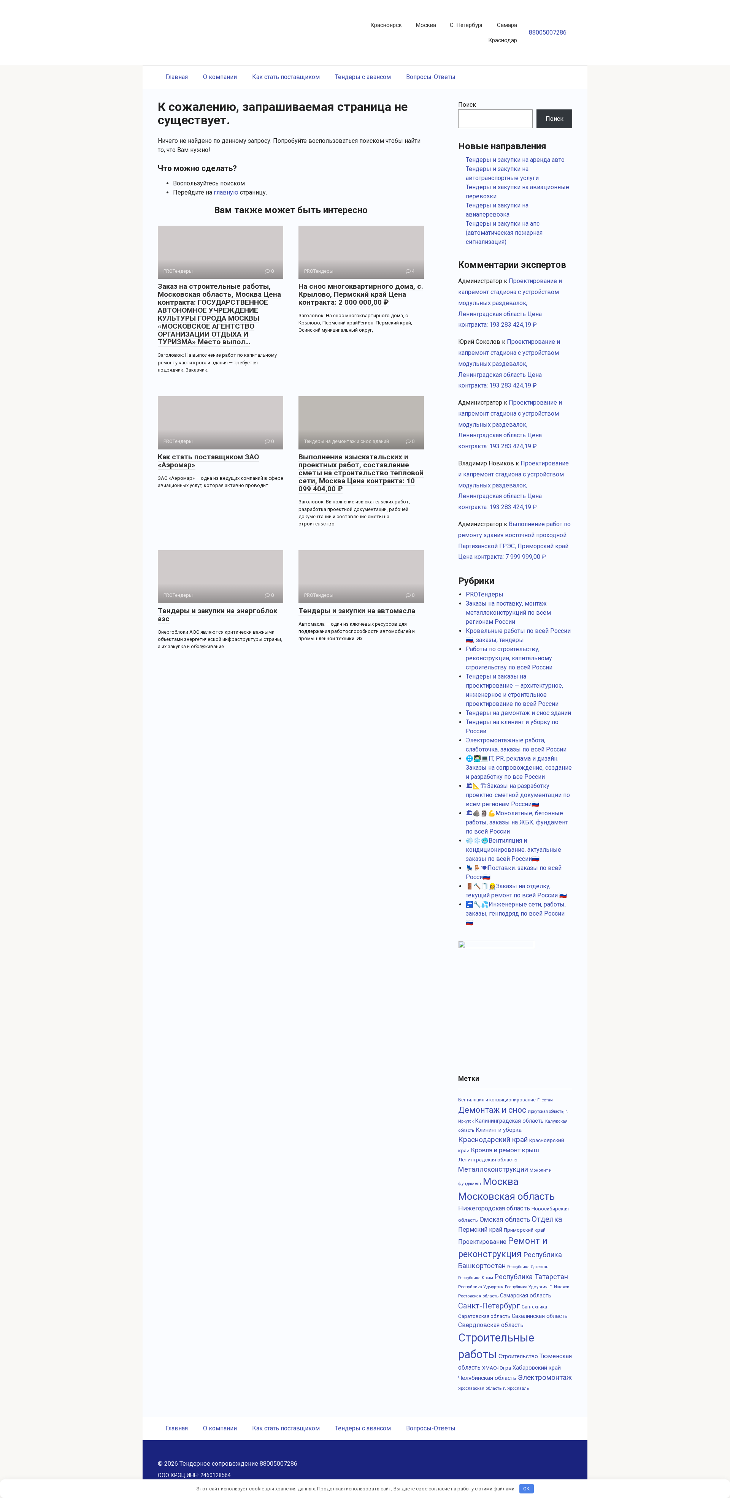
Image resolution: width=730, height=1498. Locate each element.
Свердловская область (491, 1325)
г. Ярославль (516, 1388)
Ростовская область (478, 1296)
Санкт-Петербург (489, 1305)
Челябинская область (487, 1378)
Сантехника (534, 1307)
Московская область (506, 1196)
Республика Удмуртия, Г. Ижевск (537, 1286)
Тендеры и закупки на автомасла (356, 610)
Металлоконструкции (493, 1169)
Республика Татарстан (531, 1277)
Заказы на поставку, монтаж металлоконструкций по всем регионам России (508, 612)
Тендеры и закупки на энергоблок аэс (217, 614)
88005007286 (548, 32)
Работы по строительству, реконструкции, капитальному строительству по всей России (509, 658)
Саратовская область (484, 1316)
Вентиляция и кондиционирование (497, 1100)
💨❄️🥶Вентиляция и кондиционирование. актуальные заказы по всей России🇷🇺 (513, 849)
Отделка (547, 1219)
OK (526, 1489)
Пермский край (480, 1229)
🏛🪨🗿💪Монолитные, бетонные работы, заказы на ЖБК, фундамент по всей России (517, 822)
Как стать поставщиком (286, 77)
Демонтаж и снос (492, 1110)
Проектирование (482, 1241)
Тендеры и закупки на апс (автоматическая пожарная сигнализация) (504, 232)
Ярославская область (479, 1388)
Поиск (467, 104)
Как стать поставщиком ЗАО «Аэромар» (208, 460)
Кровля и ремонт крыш (505, 1150)
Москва (426, 25)
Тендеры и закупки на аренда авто (515, 159)
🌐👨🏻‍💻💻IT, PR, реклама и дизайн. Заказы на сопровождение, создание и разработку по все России (519, 767)
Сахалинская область (540, 1316)
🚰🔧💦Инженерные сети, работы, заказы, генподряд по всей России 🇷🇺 (516, 913)
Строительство (518, 1356)
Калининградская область (509, 1121)
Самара (507, 25)
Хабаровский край (537, 1367)
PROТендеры (484, 594)
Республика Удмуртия (480, 1286)
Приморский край (525, 1230)
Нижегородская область (494, 1208)
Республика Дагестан (528, 1266)
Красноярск (386, 25)
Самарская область (525, 1295)
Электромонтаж (545, 1377)
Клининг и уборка (499, 1129)
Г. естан (545, 1100)
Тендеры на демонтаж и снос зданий (518, 713)
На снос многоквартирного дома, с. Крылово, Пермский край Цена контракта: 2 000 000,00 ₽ (360, 294)
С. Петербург (466, 25)
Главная (176, 77)
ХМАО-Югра (496, 1368)
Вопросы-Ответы (430, 77)
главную (226, 192)
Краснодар (502, 40)
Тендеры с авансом (363, 77)
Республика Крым (475, 1277)
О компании (220, 77)
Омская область (504, 1219)
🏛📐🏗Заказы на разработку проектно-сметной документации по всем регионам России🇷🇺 (518, 795)
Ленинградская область (487, 1159)
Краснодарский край (493, 1139)
